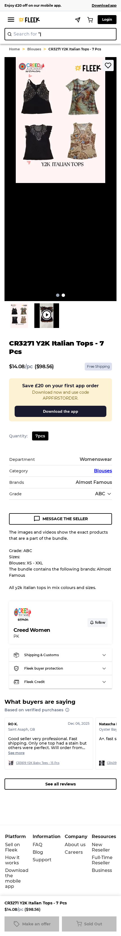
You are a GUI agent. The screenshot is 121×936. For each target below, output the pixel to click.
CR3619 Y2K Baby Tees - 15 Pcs (37, 763)
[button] (60, 655)
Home (14, 49)
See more (16, 753)
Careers (74, 852)
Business (102, 870)
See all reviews (60, 784)
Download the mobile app (16, 878)
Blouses (34, 49)
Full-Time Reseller (102, 860)
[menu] (11, 19)
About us (75, 844)
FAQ (37, 844)
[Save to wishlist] (108, 65)
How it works (12, 860)
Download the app (60, 411)
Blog (38, 852)
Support (42, 859)
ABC (100, 493)
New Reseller (101, 847)
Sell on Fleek (12, 847)
